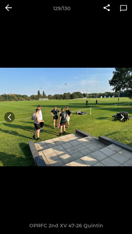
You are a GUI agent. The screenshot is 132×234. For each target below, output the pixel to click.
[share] (106, 8)
